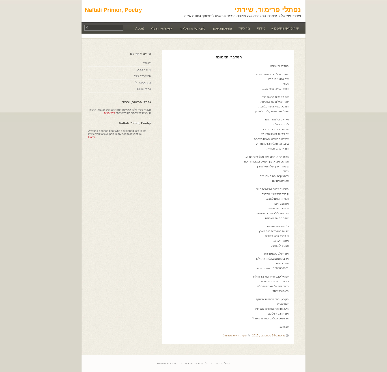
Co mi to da (144, 89)
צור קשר (244, 28)
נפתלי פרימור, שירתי (267, 10)
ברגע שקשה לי (143, 82)
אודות (261, 28)
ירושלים (146, 63)
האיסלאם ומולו (230, 335)
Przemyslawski (161, 28)
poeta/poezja (222, 28)
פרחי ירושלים (143, 69)
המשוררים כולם (142, 76)
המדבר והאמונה (229, 57)
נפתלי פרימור (223, 363)
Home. (92, 137)
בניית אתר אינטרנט (167, 363)
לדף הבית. (109, 113)
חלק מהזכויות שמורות (196, 363)
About (139, 28)
